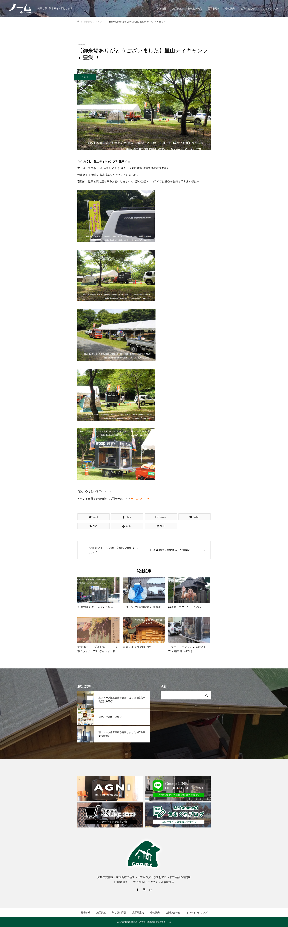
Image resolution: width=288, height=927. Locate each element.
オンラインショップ (271, 8)
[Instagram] (144, 889)
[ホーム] (78, 22)
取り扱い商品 (195, 8)
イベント (85, 77)
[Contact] (150, 889)
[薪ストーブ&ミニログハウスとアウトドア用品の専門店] (20, 8)
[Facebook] (137, 889)
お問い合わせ (248, 8)
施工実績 (177, 8)
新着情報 (161, 8)
